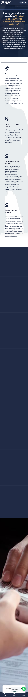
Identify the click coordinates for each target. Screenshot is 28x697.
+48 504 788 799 (21, 4)
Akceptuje (14, 691)
